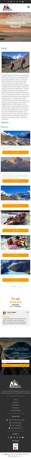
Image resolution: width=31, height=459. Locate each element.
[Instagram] (17, 2)
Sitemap (20, 456)
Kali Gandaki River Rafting (9, 252)
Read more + (5, 122)
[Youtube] (23, 2)
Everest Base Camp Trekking (10, 202)
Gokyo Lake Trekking (8, 276)
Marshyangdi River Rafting (9, 227)
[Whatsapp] (14, 2)
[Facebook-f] (8, 2)
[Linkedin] (11, 2)
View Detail (15, 152)
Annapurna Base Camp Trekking (11, 174)
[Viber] (20, 2)
